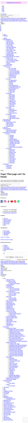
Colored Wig (3, 20)
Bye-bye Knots (12, 312)
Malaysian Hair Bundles (14, 376)
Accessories (9, 168)
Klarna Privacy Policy (8, 249)
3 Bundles (11, 135)
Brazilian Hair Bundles (14, 375)
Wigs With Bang (10, 55)
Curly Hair (11, 105)
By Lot (8, 134)
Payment (5, 245)
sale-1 (4, 395)
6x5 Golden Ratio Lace (8, 402)
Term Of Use (6, 223)
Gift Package (6, 392)
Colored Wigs (9, 44)
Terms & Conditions (5, 237)
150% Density (12, 115)
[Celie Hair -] (3, 14)
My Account (6, 230)
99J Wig (11, 82)
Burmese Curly (12, 101)
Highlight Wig (14, 20)
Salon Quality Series (11, 50)
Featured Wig (9, 307)
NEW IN (5, 127)
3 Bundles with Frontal (14, 143)
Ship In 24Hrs (9, 123)
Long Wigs (11, 111)
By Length (8, 107)
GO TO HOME (4, 193)
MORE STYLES (7, 65)
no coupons (6, 393)
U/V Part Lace (12, 76)
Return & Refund (7, 219)
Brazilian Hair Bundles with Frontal (17, 346)
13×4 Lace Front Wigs (14, 71)
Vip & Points (9, 165)
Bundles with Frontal (11, 342)
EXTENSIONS (7, 128)
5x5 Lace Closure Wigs (14, 292)
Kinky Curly (12, 106)
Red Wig (11, 84)
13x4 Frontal (12, 385)
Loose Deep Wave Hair (14, 360)
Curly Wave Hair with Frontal (16, 351)
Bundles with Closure (11, 328)
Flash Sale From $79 (11, 122)
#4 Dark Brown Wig (14, 88)
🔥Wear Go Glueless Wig (6, 18)
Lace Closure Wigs (10, 291)
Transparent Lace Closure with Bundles (18, 341)
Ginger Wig (12, 92)
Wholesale (8, 166)
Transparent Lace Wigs (14, 283)
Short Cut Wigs (12, 298)
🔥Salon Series (22, 18)
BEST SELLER (7, 119)
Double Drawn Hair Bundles (15, 147)
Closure (8, 381)
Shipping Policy (7, 221)
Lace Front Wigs (10, 287)
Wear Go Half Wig (10, 61)
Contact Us (6, 246)
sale (4, 388)
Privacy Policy (6, 222)
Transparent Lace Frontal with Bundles (18, 345)
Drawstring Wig (17, 19)
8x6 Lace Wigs (12, 294)
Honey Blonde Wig (13, 85)
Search (2, 23)
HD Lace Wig (16, 18)
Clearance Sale (9, 126)
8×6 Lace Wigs (12, 69)
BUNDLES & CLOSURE (9, 132)
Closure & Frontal (7, 380)
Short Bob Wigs (12, 299)
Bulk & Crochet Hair (11, 131)
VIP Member (6, 233)
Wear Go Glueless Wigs (11, 317)
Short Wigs (11, 109)
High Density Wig (10, 303)
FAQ (4, 250)
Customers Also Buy (8, 391)
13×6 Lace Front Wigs (14, 72)
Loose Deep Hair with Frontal (16, 354)
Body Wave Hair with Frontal (16, 347)
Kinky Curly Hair (13, 363)
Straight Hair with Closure (15, 333)
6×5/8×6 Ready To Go (11, 59)
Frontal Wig (20, 20)
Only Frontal (12, 145)
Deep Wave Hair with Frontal (16, 350)
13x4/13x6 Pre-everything (9, 412)
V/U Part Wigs (9, 51)
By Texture (8, 93)
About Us (5, 218)
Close (2, 268)
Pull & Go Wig (9, 57)
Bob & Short (9, 64)
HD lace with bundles (14, 140)
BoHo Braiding (4, 19)
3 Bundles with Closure (14, 141)
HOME (5, 38)
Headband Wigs (10, 54)
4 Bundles (11, 136)
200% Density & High (14, 118)
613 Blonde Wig (13, 80)
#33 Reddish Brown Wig (15, 86)
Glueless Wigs (9, 40)
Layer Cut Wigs (9, 46)
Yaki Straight (12, 102)
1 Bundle (11, 137)
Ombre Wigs (12, 90)
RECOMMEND (7, 39)
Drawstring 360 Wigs (11, 47)
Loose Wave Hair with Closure (16, 334)
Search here (3, 15)
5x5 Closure (12, 383)
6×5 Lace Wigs (12, 68)
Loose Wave (12, 161)
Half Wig (23, 19)
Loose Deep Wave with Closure (16, 338)
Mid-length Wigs (13, 110)
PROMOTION (6, 120)
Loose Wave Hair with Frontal (16, 353)
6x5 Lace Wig (12, 295)
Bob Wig (9, 20)
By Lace (8, 67)
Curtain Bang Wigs (7, 408)
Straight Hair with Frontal (15, 349)
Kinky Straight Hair (13, 366)
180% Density (12, 116)
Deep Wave (12, 98)
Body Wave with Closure (15, 337)
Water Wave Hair (13, 359)
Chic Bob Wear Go (7, 404)
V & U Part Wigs (10, 309)
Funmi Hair (11, 162)
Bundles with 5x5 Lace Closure (16, 329)
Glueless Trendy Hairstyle (15, 313)
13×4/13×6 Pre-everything (12, 60)
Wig (4, 278)
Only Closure (12, 144)
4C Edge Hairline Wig (11, 52)
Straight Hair (12, 96)
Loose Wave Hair (13, 367)
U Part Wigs (9, 286)
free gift (5, 416)
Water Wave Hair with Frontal (16, 355)
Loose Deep (12, 99)
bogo (4, 389)
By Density (8, 114)
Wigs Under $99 (10, 124)
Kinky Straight (12, 103)
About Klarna (6, 248)
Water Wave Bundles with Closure (17, 336)
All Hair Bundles (13, 139)
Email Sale (5, 396)
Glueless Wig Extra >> (14, 2)
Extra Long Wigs (13, 113)
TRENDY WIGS (10, 308)
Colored (8, 63)
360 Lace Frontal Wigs (14, 73)
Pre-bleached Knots (7, 397)
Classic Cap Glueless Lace (9, 406)
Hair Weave (6, 326)
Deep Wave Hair (13, 364)
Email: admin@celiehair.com (10, 212)
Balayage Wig (12, 89)
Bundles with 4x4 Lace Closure (16, 330)
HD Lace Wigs (9, 42)
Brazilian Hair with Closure (15, 339)
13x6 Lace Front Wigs (14, 290)
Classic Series (12, 315)
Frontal (8, 384)
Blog (4, 225)
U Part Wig (10, 19)
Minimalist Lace (13, 75)
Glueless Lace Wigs (10, 311)
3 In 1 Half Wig (9, 48)
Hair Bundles (9, 357)
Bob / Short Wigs (10, 43)
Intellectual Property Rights (7, 239)
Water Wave (12, 97)
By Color (8, 78)
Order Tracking (6, 232)
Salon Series (6, 417)
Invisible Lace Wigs (10, 280)
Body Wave (12, 94)
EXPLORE (6, 164)
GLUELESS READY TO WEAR (11, 56)
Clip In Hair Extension (11, 130)
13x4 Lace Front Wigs (14, 288)
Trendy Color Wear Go (8, 405)
